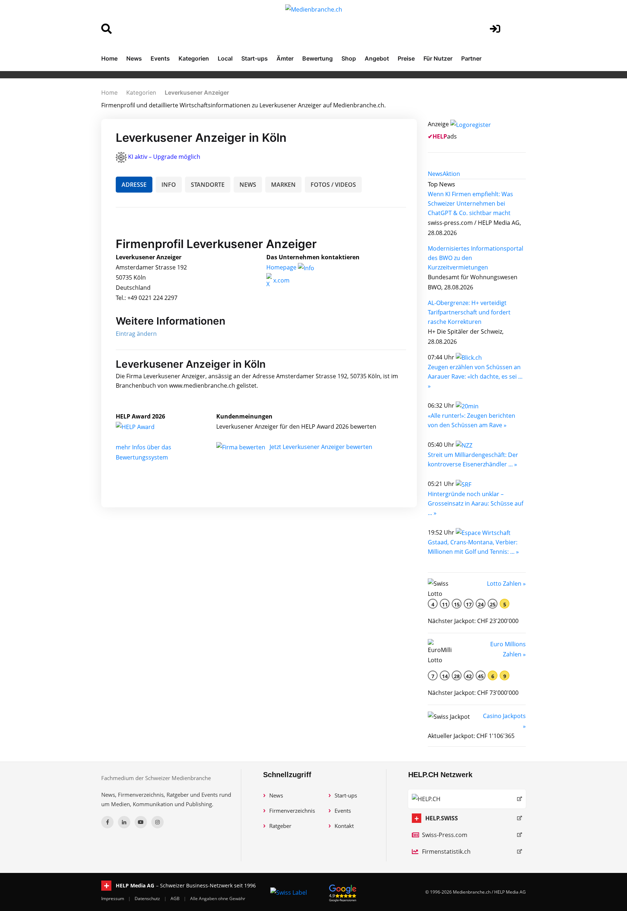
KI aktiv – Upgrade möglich (164, 157)
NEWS (247, 185)
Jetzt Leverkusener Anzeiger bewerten (321, 447)
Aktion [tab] (451, 174)
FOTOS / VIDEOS (333, 185)
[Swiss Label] (288, 892)
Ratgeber (280, 825)
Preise (406, 58)
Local (225, 58)
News (134, 58)
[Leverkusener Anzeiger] (143, 426)
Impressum (113, 898)
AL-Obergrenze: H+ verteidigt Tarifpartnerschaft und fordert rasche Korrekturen (469, 312)
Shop (348, 58)
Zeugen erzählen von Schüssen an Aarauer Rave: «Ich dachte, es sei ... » (475, 376)
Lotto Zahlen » (506, 584)
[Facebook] (107, 822)
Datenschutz (148, 898)
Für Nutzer (437, 58)
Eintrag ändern (136, 334)
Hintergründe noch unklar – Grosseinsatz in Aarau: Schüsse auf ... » (475, 503)
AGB (176, 898)
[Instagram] (157, 822)
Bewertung (317, 58)
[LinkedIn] (124, 822)
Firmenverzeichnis (292, 810)
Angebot (377, 58)
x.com (281, 280)
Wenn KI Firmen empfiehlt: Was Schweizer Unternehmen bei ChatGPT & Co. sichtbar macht (470, 203)
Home (109, 58)
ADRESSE (134, 185)
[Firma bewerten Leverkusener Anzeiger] (241, 447)
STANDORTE (208, 185)
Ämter (285, 58)
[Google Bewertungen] (343, 892)
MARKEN (283, 185)
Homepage (282, 267)
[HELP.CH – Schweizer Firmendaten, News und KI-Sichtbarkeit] (467, 799)
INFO (168, 185)
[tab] (435, 174)
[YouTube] (141, 822)
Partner (471, 58)
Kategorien (194, 58)
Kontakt (344, 825)
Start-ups (254, 58)
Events (160, 58)
